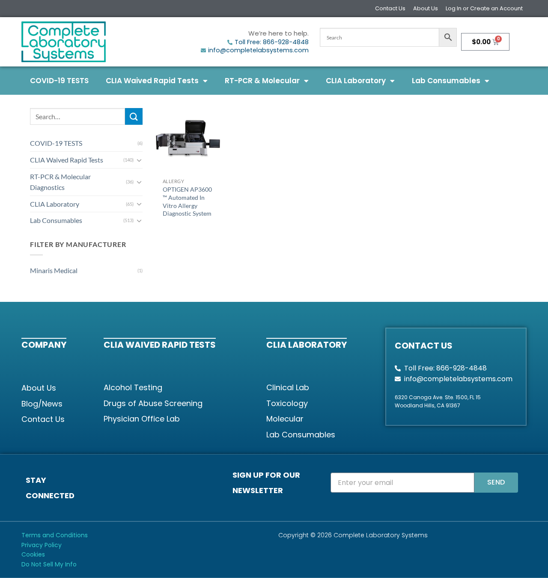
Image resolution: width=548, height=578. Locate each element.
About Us (425, 8)
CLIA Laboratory (356, 80)
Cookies (33, 554)
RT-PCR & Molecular (262, 80)
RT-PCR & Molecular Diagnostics (60, 182)
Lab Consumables (446, 80)
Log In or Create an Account (484, 8)
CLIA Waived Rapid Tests (152, 80)
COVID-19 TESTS (59, 80)
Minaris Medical (53, 270)
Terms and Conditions (54, 535)
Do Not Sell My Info (49, 564)
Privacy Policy (41, 545)
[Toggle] (139, 160)
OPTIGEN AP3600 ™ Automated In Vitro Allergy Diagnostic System (187, 201)
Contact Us (390, 8)
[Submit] (133, 116)
